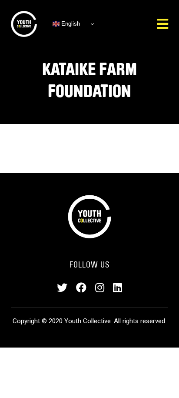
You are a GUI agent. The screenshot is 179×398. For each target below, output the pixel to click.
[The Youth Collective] (24, 24)
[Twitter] (62, 287)
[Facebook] (81, 287)
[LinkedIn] (117, 287)
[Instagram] (99, 287)
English (70, 23)
